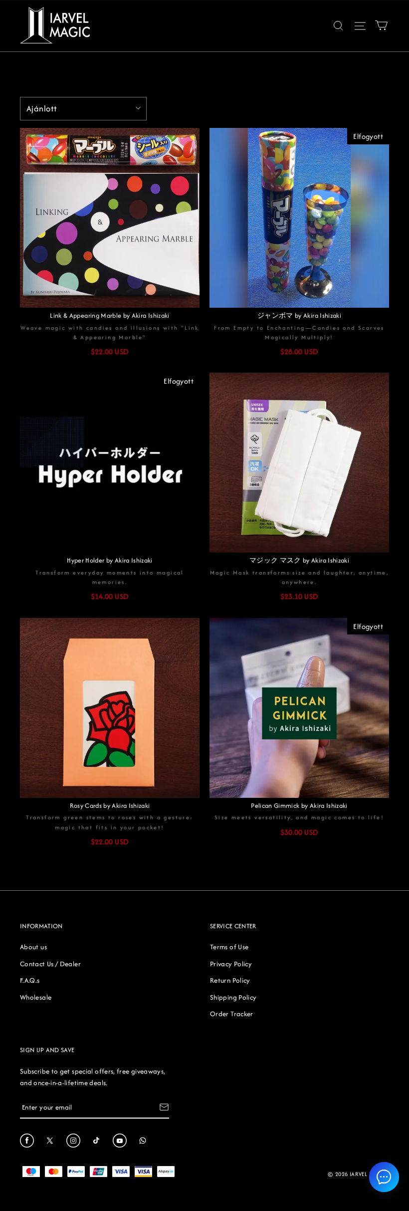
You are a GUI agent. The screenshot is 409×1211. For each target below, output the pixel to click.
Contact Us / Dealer (50, 964)
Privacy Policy (231, 964)
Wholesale (35, 997)
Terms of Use (229, 947)
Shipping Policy (233, 997)
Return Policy (230, 980)
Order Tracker (231, 1014)
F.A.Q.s (30, 980)
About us (33, 947)
